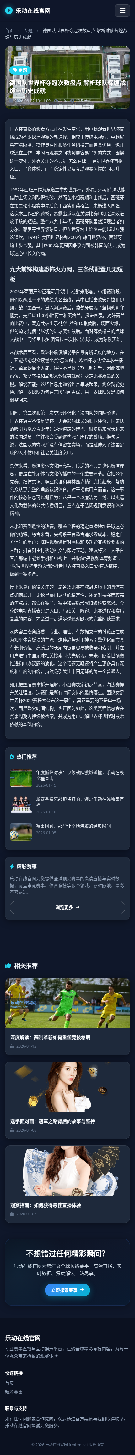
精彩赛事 (14, 1392)
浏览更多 (64, 907)
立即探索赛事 (64, 1290)
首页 (9, 30)
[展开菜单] (122, 10)
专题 (28, 30)
